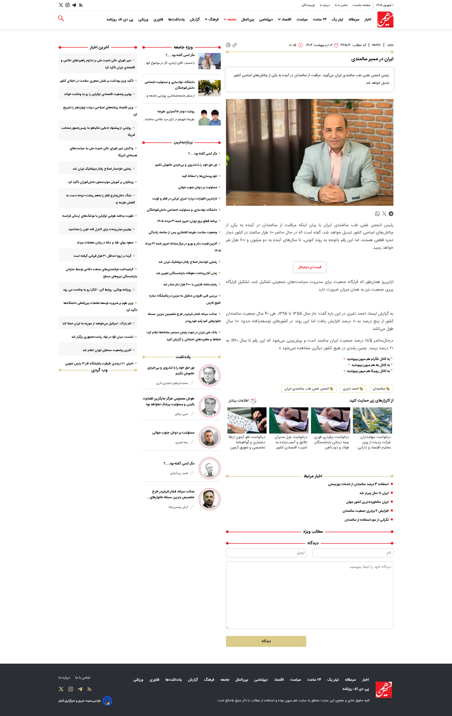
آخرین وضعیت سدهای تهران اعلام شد (107, 350)
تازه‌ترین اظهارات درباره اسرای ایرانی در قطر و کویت (184, 198)
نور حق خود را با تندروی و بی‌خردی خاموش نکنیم (186, 165)
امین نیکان (181, 414)
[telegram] (391, 214)
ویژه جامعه (183, 47)
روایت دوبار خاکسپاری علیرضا (176, 111)
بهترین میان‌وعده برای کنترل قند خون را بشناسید (100, 229)
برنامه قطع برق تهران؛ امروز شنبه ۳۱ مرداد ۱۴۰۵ (187, 221)
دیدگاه (266, 641)
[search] (61, 18)
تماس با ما (341, 5)
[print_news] (228, 45)
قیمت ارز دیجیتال (309, 267)
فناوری (159, 19)
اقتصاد (286, 19)
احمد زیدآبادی (179, 473)
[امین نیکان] (210, 406)
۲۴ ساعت (320, 19)
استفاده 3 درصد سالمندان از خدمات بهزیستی (358, 484)
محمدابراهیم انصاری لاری (172, 383)
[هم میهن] (385, 19)
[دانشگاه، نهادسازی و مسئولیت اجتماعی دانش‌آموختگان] (209, 88)
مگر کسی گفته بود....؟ (180, 55)
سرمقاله (354, 19)
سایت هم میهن (296, 700)
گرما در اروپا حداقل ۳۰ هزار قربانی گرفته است (102, 256)
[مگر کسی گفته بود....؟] (209, 61)
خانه (390, 45)
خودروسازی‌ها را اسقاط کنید (199, 176)
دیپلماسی (266, 19)
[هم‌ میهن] (384, 690)
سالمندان (379, 389)
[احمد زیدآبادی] (210, 468)
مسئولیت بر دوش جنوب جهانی (197, 187)
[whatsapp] (377, 214)
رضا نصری (182, 442)
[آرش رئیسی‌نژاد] (210, 499)
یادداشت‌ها (177, 19)
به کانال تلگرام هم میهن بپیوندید (368, 359)
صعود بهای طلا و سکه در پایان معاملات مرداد (105, 242)
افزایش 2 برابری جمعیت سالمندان (365, 511)
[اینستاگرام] (67, 5)
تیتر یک (338, 19)
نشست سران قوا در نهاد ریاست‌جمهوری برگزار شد (102, 337)
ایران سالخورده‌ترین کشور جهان (367, 502)
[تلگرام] (74, 5)
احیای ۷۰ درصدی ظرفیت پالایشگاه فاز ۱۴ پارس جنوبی (99, 363)
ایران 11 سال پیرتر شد (374, 493)
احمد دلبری (351, 389)
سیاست (303, 19)
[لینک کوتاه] (235, 45)
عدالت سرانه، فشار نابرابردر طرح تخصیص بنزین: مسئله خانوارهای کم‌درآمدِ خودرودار (172, 494)
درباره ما (325, 5)
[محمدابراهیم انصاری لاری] (210, 375)
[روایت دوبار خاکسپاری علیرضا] (209, 117)
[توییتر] (61, 5)
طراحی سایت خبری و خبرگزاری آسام (80, 700)
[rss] (80, 5)
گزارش (195, 19)
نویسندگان (309, 5)
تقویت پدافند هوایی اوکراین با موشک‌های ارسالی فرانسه (97, 216)
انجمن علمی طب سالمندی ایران (307, 389)
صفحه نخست (362, 5)
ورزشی (143, 19)
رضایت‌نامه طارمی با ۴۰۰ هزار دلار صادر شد (190, 284)
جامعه (232, 19)
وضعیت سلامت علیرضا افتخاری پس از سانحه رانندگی (183, 232)
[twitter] (384, 214)
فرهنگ (213, 19)
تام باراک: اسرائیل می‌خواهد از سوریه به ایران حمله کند (96, 323)
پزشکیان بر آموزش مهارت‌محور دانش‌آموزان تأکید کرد (100, 182)
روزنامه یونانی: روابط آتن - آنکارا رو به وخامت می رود (97, 289)
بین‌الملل (248, 19)
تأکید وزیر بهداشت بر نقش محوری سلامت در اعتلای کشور (96, 81)
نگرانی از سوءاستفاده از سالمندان (366, 520)
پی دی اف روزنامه (120, 19)
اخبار (368, 19)
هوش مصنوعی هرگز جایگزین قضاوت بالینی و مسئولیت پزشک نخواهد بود (168, 401)
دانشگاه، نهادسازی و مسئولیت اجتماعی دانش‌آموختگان (170, 85)
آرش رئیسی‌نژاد (178, 507)
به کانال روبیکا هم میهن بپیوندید (368, 371)
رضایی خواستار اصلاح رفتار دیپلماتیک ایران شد (188, 262)
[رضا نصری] (210, 437)
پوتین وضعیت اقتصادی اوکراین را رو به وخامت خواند (97, 94)
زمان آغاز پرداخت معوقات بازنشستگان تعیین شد (186, 273)
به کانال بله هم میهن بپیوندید (371, 365)
